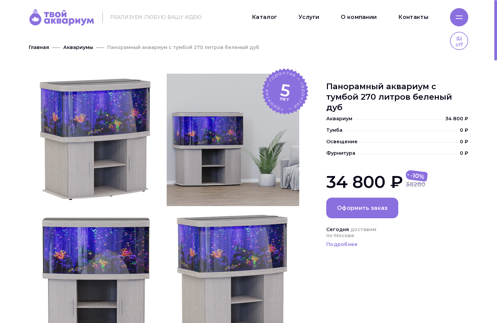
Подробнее (342, 244)
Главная (39, 47)
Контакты (413, 17)
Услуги (309, 17)
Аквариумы (78, 47)
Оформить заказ (362, 207)
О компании (359, 17)
